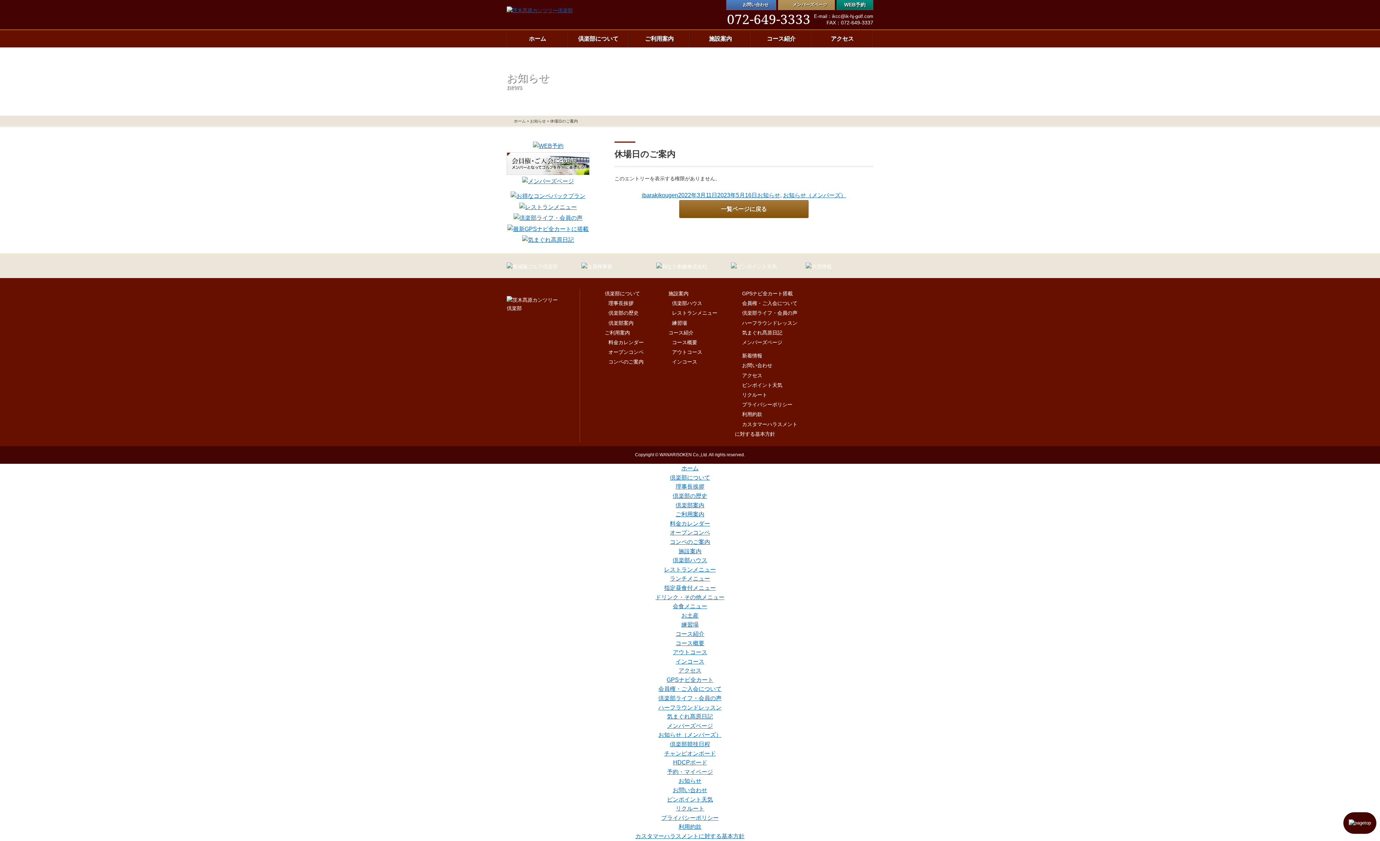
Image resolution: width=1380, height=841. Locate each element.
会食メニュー (690, 606)
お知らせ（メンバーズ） (814, 195)
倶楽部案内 (621, 323)
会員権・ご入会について (769, 303)
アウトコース (687, 352)
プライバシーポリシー (767, 404)
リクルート (754, 395)
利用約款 (752, 414)
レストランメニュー (694, 313)
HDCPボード (690, 762)
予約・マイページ (690, 772)
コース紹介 (781, 38)
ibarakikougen (660, 195)
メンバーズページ (762, 342)
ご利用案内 (659, 38)
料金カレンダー (626, 342)
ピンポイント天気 (762, 385)
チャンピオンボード (690, 753)
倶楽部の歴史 (623, 313)
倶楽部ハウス (687, 303)
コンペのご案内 (626, 362)
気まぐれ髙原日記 (762, 333)
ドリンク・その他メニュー (690, 597)
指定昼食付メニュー (690, 588)
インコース (684, 362)
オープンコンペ (626, 352)
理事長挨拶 (621, 303)
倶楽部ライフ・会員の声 (769, 313)
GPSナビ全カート (690, 680)
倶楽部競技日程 (690, 744)
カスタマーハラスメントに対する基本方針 (690, 836)
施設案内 (720, 38)
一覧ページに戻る (744, 209)
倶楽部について (598, 38)
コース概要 (684, 342)
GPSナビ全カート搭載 (767, 293)
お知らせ (538, 121)
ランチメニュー (690, 579)
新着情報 (752, 356)
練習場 (679, 323)
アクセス (842, 38)
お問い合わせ (757, 365)
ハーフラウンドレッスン (769, 323)
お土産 (690, 616)
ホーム (537, 38)
